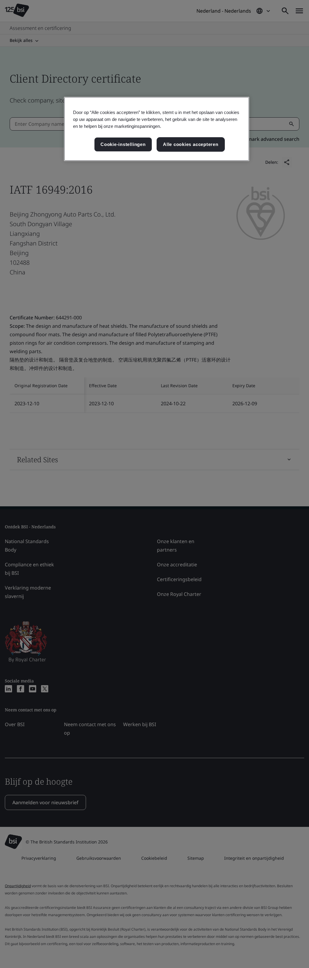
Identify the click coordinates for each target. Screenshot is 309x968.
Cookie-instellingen (123, 144)
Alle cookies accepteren (190, 144)
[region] (156, 129)
